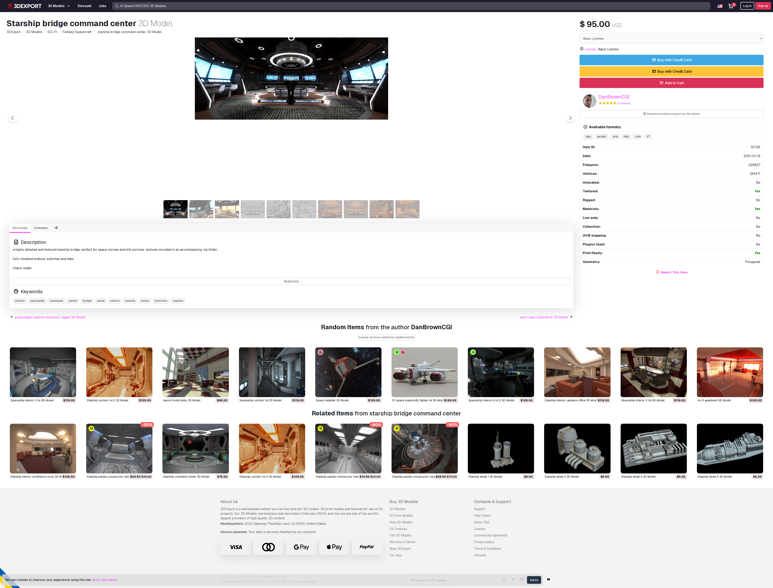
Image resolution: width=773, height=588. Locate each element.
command (56, 300)
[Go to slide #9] (382, 209)
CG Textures (398, 529)
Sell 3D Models (401, 535)
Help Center (482, 515)
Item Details (20, 228)
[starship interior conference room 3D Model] (43, 448)
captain (178, 300)
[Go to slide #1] (175, 209)
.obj (588, 136)
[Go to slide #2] (201, 209)
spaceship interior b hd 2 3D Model (491, 400)
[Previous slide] (12, 118)
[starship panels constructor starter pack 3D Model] (348, 448)
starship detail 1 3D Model (485, 476)
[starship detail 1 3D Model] (501, 448)
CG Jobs (396, 555)
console (130, 300)
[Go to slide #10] (407, 209)
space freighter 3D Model (332, 400)
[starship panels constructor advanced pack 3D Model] (119, 448)
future (145, 300)
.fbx (626, 136)
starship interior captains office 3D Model (571, 400)
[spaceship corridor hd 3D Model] (272, 372)
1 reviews (623, 103)
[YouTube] (549, 580)
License (479, 529)
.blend (601, 136)
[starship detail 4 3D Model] (654, 448)
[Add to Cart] (62, 391)
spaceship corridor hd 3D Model (260, 400)
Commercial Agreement (490, 535)
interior (20, 300)
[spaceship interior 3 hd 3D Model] (43, 372)
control (114, 300)
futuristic (160, 300)
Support (479, 509)
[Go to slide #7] (330, 209)
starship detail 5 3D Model (715, 476)
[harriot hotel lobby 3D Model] (195, 372)
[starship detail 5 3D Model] (730, 448)
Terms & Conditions (487, 549)
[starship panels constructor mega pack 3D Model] (425, 448)
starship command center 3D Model (186, 476)
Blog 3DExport (400, 549)
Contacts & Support (492, 501)
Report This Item (674, 272)
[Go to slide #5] (279, 209)
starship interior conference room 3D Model (38, 476)
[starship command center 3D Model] (195, 448)
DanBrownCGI (613, 97)
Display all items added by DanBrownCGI (386, 337)
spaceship (37, 300)
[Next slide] (570, 118)
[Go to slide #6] (304, 209)
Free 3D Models (401, 522)
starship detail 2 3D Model (562, 476)
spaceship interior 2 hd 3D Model (642, 400)
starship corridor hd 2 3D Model (107, 400)
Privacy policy (484, 542)
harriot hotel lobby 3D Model (181, 400)
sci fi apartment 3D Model (714, 400)
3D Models (397, 509)
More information (104, 580)
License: (591, 49)
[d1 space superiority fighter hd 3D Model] (425, 372)
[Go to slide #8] (356, 209)
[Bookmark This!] (70, 391)
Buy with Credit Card (674, 60)
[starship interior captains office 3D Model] (577, 372)
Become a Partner (403, 542)
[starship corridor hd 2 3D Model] (119, 372)
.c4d (638, 136)
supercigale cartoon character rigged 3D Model (50, 317)
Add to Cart (674, 83)
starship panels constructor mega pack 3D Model (424, 476)
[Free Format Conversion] (648, 137)
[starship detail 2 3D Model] (577, 448)
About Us (229, 501)
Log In (747, 6)
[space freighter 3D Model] (348, 372)
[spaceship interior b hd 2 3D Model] (501, 372)
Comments (41, 228)
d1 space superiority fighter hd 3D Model (418, 400)
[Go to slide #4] (253, 209)
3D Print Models (401, 515)
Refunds (480, 555)
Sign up (763, 6)
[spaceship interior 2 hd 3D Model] (654, 372)
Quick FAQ (481, 522)
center (72, 300)
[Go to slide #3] (227, 209)
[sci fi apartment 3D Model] (730, 372)
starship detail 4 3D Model (638, 476)
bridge (87, 300)
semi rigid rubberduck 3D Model (544, 317)
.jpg (615, 136)
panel (100, 300)
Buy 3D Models (404, 501)
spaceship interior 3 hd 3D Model (32, 400)
